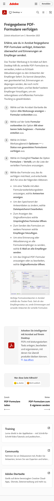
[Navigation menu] (4, 4)
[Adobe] (14, 4)
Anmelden (46, 4)
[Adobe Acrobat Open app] (50, 12)
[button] (36, 4)
